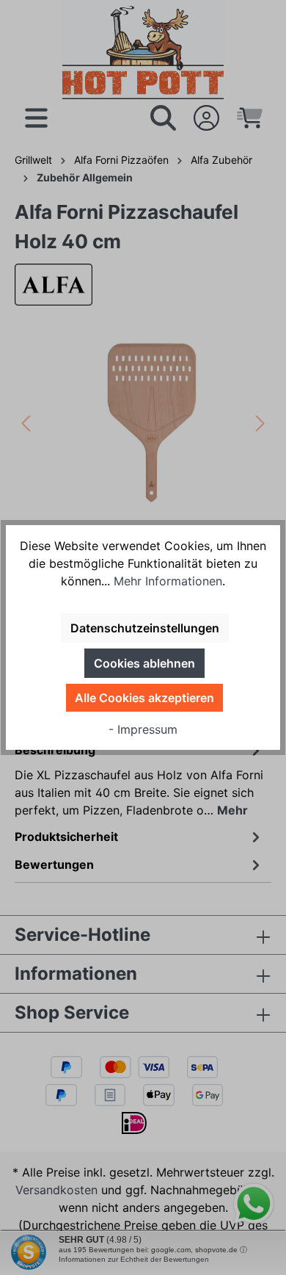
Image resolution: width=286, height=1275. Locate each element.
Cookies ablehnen (144, 663)
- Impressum (143, 729)
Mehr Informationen (168, 581)
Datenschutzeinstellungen (144, 628)
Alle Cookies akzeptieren (144, 697)
